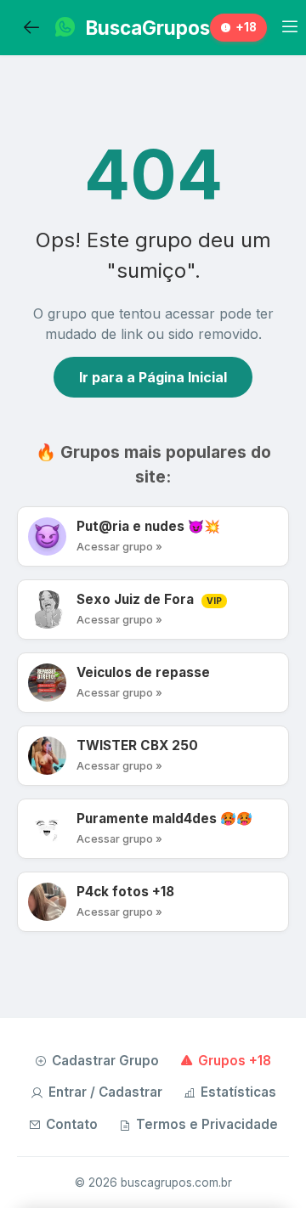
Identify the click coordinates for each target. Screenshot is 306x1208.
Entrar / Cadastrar (105, 1092)
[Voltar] (31, 28)
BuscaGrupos (148, 27)
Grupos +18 (234, 1061)
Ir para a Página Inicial (153, 377)
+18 (246, 27)
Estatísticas (238, 1092)
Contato (72, 1124)
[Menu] (290, 27)
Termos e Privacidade (207, 1124)
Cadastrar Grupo (105, 1061)
